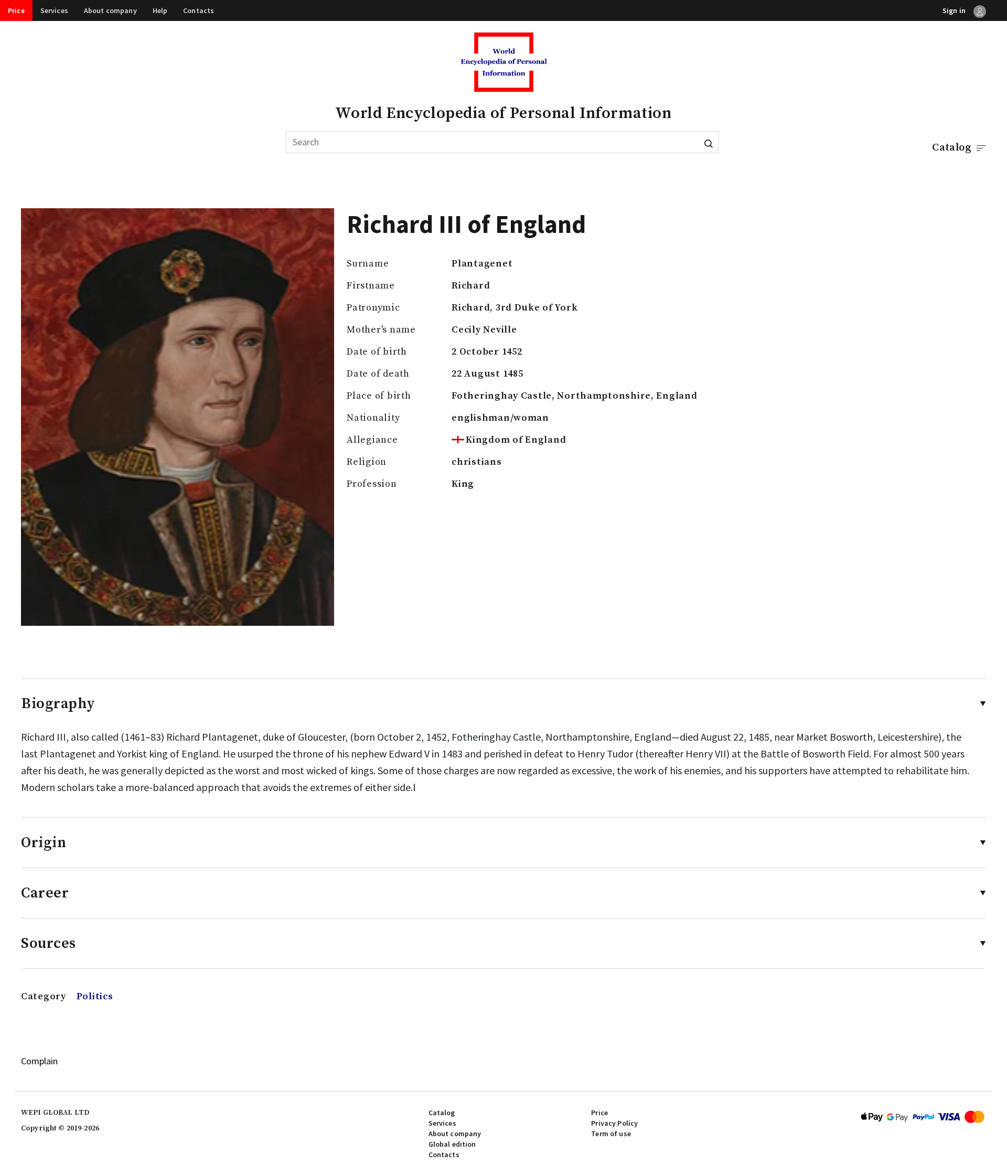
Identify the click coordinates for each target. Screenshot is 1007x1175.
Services (54, 10)
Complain (39, 1061)
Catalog (441, 1112)
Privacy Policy (614, 1123)
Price (16, 10)
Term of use (611, 1133)
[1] (708, 142)
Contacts (198, 10)
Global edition (452, 1144)
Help (160, 10)
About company (110, 10)
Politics (95, 996)
